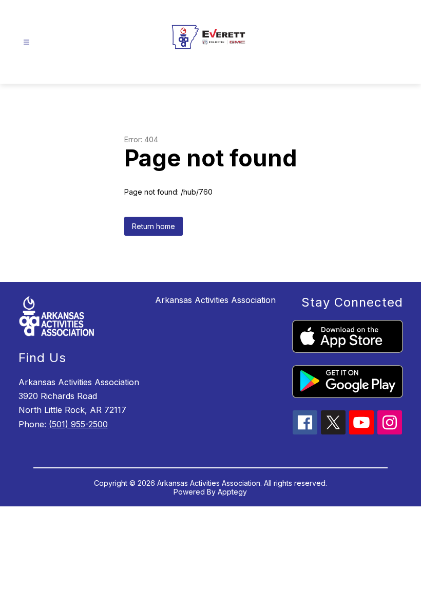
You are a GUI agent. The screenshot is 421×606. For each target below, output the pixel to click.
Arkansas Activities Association (215, 300)
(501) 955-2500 (78, 424)
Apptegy (232, 491)
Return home (153, 226)
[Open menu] (26, 42)
